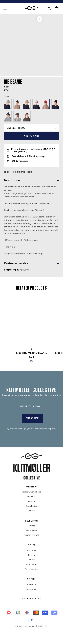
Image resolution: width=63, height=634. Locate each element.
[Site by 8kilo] (46, 626)
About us (31, 551)
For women (31, 531)
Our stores (31, 565)
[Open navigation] (5, 8)
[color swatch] (32, 349)
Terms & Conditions (31, 492)
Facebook (31, 585)
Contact (31, 511)
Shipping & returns (17, 269)
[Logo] (31, 8)
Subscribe (32, 418)
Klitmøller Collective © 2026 (29, 626)
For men (31, 526)
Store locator (31, 569)
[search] (49, 8)
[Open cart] (57, 8)
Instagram (31, 589)
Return (31, 501)
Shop (7, 172)
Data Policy (31, 506)
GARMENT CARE (31, 535)
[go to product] (31, 321)
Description (12, 180)
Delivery (31, 497)
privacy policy (49, 429)
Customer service (16, 263)
